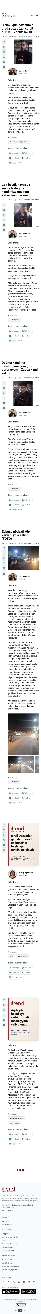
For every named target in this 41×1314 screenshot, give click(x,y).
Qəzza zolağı (22, 956)
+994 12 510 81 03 (8, 1208)
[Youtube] (19, 1282)
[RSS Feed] (34, 1282)
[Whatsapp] (4, 1282)
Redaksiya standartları (10, 1244)
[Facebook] (9, 1282)
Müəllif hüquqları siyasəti (10, 1266)
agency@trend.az (7, 1210)
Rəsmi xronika (7, 1225)
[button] (4, 42)
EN (16, 1310)
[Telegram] (24, 1282)
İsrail (11, 956)
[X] (14, 1282)
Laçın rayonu (23, 142)
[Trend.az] (8, 15)
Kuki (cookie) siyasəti (9, 1270)
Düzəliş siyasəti (7, 1247)
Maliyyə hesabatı (8, 1251)
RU (25, 1310)
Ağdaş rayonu (15, 1123)
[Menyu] (37, 15)
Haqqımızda (6, 1234)
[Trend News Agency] (8, 1189)
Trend (15, 98)
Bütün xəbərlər (23, 73)
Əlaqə (4, 1240)
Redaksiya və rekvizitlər (10, 1237)
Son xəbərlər (6, 1221)
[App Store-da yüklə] (11, 1291)
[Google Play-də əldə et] (28, 1291)
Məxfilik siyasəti (7, 1263)
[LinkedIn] (29, 1282)
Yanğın (12, 142)
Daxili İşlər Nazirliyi (17, 1118)
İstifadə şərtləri (7, 1259)
